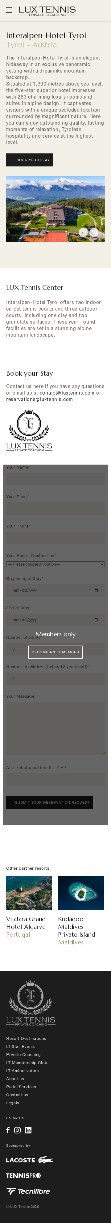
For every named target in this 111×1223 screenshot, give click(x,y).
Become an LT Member (55, 652)
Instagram (17, 1130)
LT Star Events (20, 1046)
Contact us (17, 1095)
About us (15, 1078)
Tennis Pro (23, 1175)
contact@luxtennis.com (67, 392)
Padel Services (21, 1086)
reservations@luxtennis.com (39, 399)
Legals (12, 1103)
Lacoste (29, 1159)
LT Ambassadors (22, 1070)
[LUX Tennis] (31, 1003)
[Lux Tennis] (47, 11)
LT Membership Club (26, 1062)
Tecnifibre (28, 1191)
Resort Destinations (26, 1038)
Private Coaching (23, 1054)
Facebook (8, 1130)
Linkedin (28, 1130)
